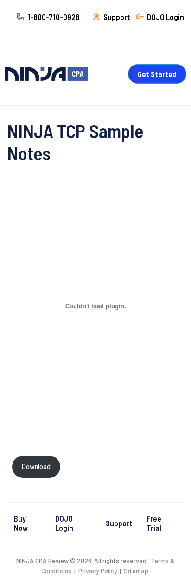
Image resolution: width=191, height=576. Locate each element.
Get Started (157, 74)
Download (36, 466)
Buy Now (21, 523)
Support (119, 523)
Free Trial (153, 523)
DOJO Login (64, 523)
